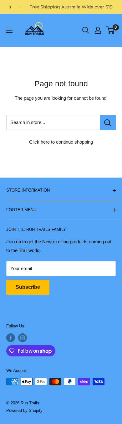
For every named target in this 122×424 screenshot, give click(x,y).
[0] (110, 30)
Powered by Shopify (24, 410)
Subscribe (28, 287)
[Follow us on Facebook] (10, 337)
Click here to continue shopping (61, 142)
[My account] (98, 30)
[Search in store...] (108, 122)
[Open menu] (9, 30)
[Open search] (85, 30)
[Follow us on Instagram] (22, 337)
